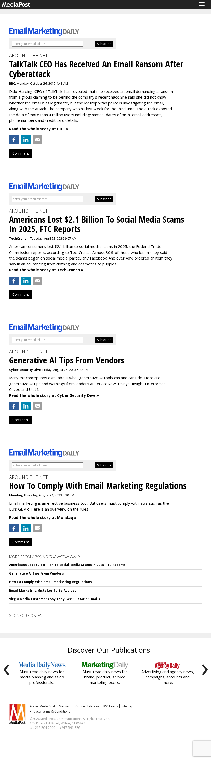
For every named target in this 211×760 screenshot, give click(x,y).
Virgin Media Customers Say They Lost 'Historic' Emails (54, 599)
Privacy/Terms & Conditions (50, 711)
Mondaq (15, 495)
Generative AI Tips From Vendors (36, 573)
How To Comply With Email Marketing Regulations (50, 582)
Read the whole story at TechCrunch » (46, 269)
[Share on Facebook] (14, 139)
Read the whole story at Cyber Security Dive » (54, 395)
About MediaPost (42, 706)
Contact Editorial (87, 706)
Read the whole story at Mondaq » (42, 517)
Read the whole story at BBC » (38, 128)
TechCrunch (19, 238)
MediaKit (65, 706)
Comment (20, 153)
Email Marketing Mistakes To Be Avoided (43, 590)
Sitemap (128, 706)
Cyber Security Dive (25, 370)
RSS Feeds (110, 706)
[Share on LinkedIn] (26, 139)
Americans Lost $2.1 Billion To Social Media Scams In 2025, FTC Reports (67, 565)
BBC (12, 83)
